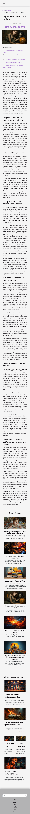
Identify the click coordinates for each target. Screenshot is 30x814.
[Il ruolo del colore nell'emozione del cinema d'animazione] (15, 686)
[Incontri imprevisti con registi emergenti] (21, 738)
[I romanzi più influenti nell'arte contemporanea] (15, 573)
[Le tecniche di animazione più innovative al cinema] (9, 738)
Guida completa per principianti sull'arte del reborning (15, 532)
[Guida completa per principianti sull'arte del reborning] (15, 523)
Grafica (15, 799)
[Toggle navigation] (4, 2)
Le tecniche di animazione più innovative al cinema (13, 773)
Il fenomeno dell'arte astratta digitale (15, 631)
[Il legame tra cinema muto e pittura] (15, 597)
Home (3, 10)
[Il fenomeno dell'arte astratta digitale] (15, 622)
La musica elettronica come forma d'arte (15, 557)
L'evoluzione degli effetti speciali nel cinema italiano (14, 724)
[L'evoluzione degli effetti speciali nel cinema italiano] (15, 714)
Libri (15, 804)
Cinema (8, 10)
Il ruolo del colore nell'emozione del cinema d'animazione (13, 697)
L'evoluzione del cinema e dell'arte (14, 62)
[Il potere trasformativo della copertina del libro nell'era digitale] (15, 647)
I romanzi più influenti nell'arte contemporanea (15, 582)
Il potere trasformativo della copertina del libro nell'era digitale (15, 657)
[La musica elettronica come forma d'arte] (15, 548)
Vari (15, 809)
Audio (15, 807)
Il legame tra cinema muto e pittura (15, 607)
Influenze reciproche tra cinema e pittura (15, 59)
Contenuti (8, 47)
